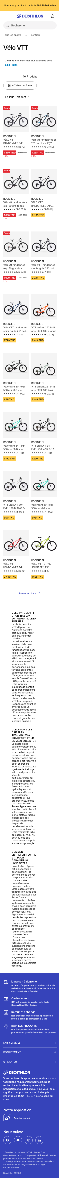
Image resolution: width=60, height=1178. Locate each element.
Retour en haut (27, 593)
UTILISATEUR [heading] (10, 1108)
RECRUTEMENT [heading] (12, 1099)
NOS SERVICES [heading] (11, 1089)
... (26, 34)
